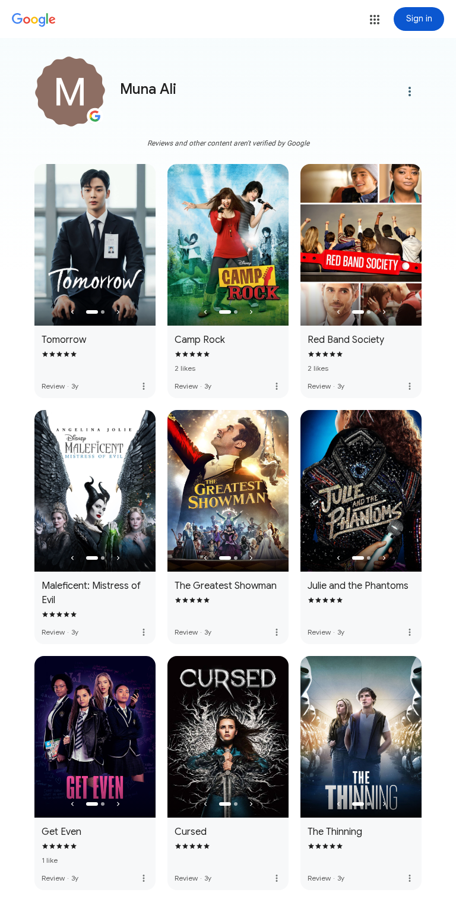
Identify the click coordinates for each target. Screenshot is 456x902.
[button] (375, 19)
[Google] (34, 20)
